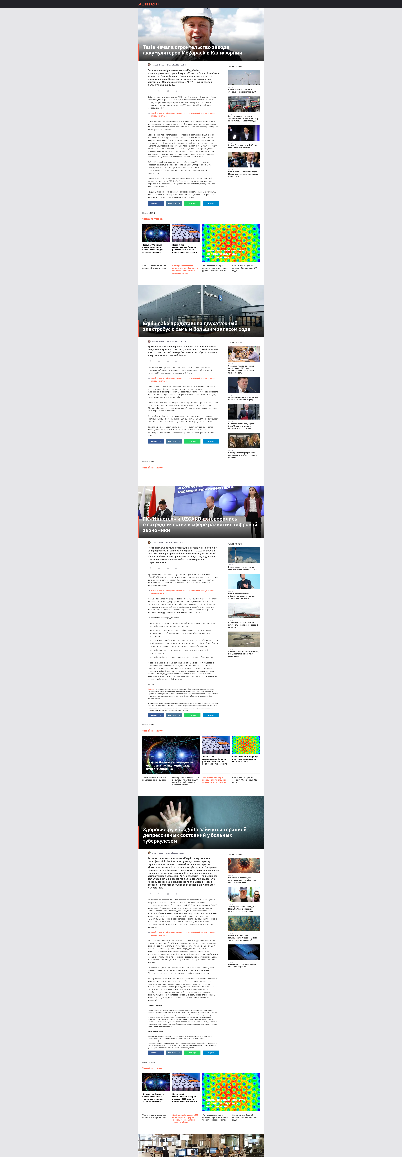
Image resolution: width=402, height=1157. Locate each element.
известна (191, 346)
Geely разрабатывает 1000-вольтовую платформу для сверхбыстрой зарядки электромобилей (185, 269)
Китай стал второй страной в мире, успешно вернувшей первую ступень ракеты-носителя (183, 114)
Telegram (210, 203)
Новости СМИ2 (148, 213)
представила (192, 349)
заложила (159, 70)
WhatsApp (192, 203)
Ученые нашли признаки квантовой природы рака (154, 267)
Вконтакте (174, 203)
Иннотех (151, 689)
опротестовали (177, 137)
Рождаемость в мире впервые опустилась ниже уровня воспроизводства (215, 268)
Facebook (156, 203)
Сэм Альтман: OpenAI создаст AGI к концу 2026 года (244, 268)
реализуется (153, 154)
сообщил (214, 73)
